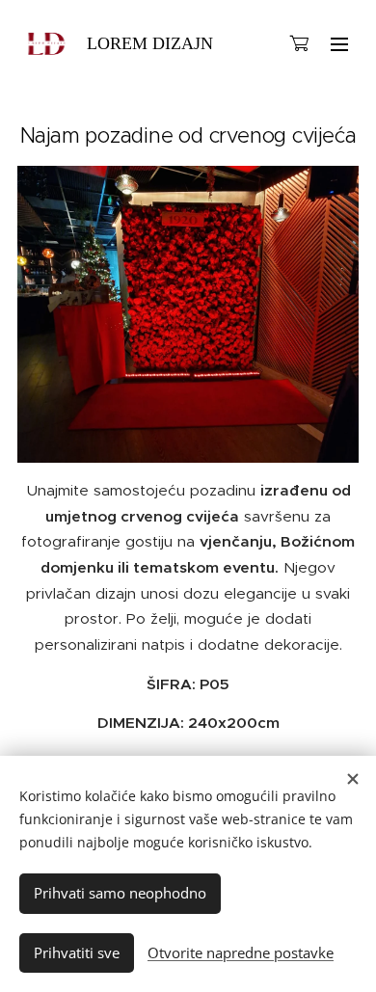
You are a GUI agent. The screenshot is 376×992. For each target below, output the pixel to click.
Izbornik (339, 43)
